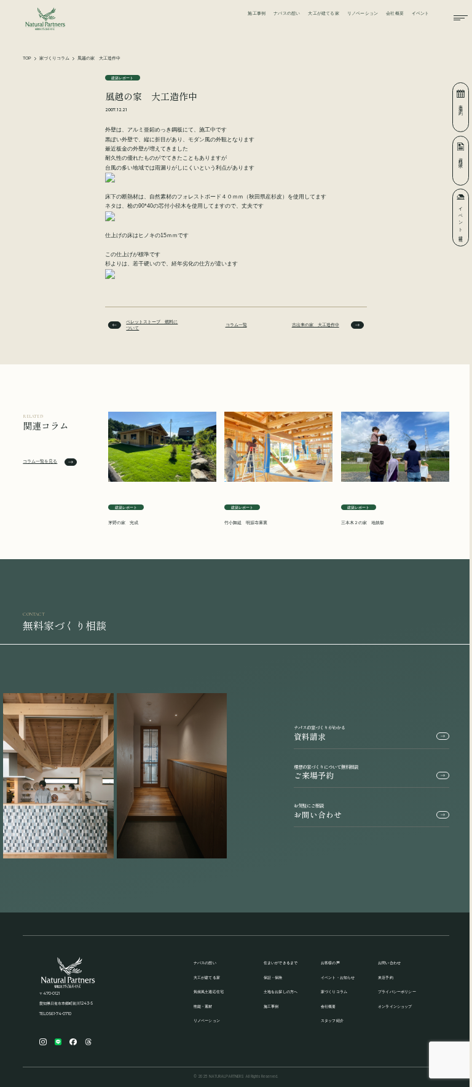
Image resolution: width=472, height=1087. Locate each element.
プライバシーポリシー (397, 991)
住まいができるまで (281, 962)
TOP (27, 58)
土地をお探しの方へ (281, 991)
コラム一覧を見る (40, 461)
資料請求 (319, 733)
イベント (421, 13)
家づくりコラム (54, 58)
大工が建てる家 (323, 13)
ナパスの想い (286, 13)
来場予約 (461, 105)
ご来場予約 (326, 773)
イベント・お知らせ (338, 977)
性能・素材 (203, 1006)
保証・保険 (273, 977)
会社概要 (395, 13)
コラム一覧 (236, 325)
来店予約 (385, 977)
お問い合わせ (318, 811)
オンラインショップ (395, 1006)
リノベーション (363, 13)
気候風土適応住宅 (209, 991)
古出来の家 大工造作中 (315, 325)
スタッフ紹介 (332, 1020)
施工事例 (257, 13)
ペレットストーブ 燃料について (152, 325)
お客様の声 (330, 962)
